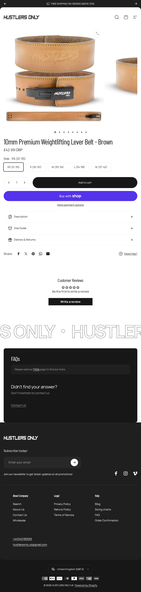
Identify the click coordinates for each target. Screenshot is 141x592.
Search (17, 504)
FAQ (97, 515)
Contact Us (18, 405)
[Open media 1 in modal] (97, 33)
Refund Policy (62, 509)
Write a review (70, 302)
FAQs (36, 369)
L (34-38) (79, 167)
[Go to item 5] (72, 132)
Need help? (130, 253)
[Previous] (5, 3)
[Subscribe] (74, 462)
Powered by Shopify (86, 585)
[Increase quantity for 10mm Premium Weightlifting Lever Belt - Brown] (25, 182)
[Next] (136, 3)
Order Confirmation (107, 520)
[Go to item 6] (77, 132)
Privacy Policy (62, 504)
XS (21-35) (13, 167)
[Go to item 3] (64, 132)
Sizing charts (103, 509)
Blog (97, 504)
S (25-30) (35, 167)
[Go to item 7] (81, 132)
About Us (18, 509)
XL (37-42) (101, 167)
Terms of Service (64, 515)
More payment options (70, 205)
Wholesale (19, 520)
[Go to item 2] (59, 132)
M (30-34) (58, 167)
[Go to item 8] (86, 132)
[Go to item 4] (68, 132)
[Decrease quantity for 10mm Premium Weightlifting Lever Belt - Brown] (8, 182)
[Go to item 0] (55, 132)
